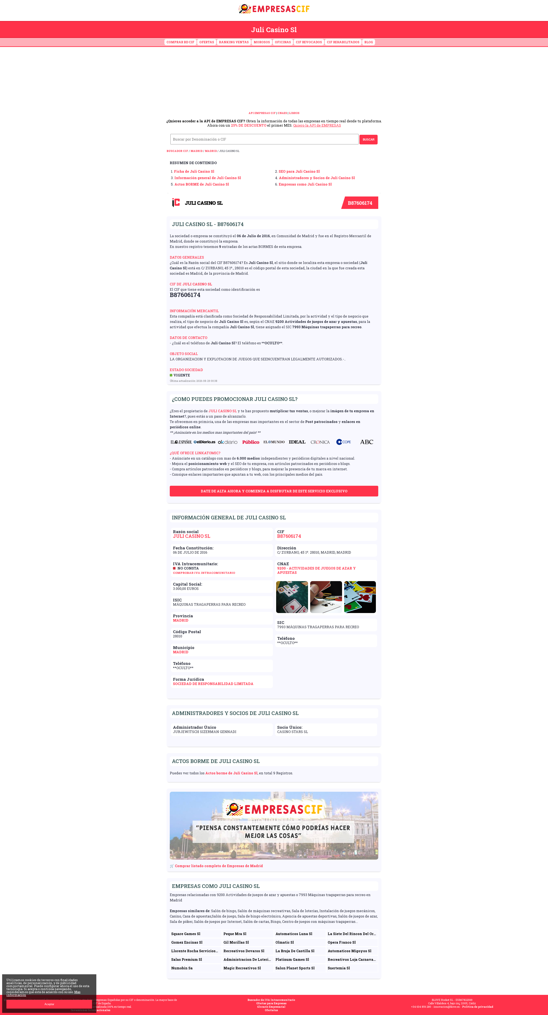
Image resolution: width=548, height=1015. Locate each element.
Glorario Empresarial (271, 1006)
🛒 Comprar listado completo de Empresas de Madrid (216, 866)
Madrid (197, 151)
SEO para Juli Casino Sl (299, 171)
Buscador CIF (177, 151)
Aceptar (49, 1004)
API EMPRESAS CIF (262, 113)
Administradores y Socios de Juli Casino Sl (317, 177)
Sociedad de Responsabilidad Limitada (213, 683)
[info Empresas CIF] (274, 14)
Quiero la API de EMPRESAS (317, 125)
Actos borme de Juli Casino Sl (231, 773)
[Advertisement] (274, 79)
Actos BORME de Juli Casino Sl (201, 184)
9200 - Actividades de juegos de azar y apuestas (316, 570)
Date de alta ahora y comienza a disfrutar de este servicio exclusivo (274, 491)
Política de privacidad (477, 1006)
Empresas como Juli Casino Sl (305, 184)
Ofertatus (271, 1010)
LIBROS (294, 113)
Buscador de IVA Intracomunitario (271, 1000)
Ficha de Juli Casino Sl (194, 171)
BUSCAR (368, 139)
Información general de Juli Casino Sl (207, 177)
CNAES (282, 113)
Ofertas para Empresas (271, 1003)
